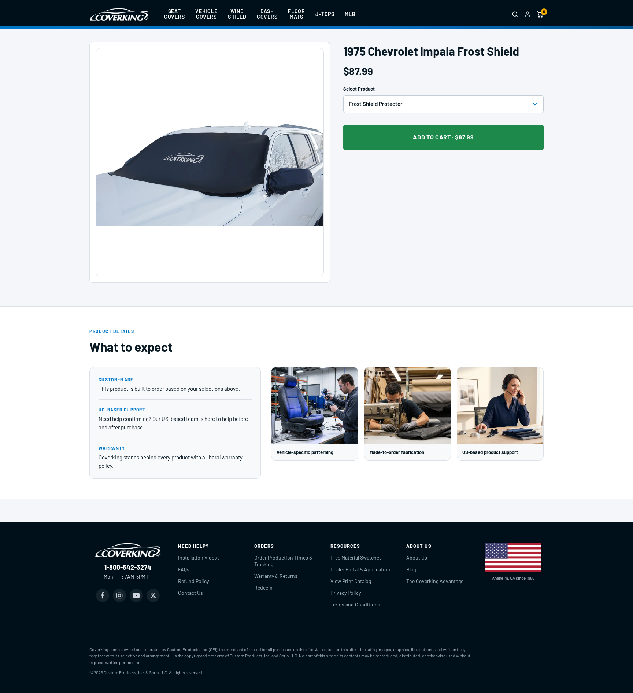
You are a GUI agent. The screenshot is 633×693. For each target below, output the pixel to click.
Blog (411, 569)
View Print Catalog (350, 581)
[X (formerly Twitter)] (153, 595)
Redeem (263, 587)
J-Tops (324, 14)
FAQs (183, 569)
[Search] (515, 14)
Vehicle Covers (206, 14)
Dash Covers (267, 14)
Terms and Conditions (355, 604)
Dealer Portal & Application (360, 569)
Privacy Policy (345, 593)
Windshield (237, 14)
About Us (416, 557)
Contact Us (190, 593)
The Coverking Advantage (434, 581)
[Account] (527, 14)
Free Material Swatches (356, 557)
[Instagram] (119, 595)
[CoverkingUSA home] (119, 14)
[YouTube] (136, 595)
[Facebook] (102, 595)
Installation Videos (199, 557)
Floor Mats (296, 14)
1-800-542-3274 (127, 567)
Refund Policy (193, 581)
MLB (350, 14)
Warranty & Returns (275, 576)
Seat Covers (174, 14)
